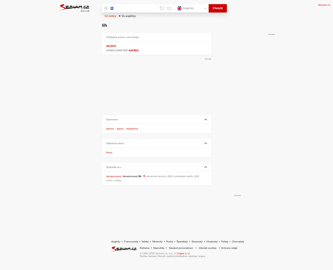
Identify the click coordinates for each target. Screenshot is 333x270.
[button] (156, 119)
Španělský (182, 241)
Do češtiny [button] (110, 16)
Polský (224, 241)
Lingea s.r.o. (183, 253)
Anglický (115, 241)
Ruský (169, 241)
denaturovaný (113, 176)
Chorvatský (238, 241)
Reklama (145, 248)
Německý (157, 241)
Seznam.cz (324, 4)
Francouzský (131, 241)
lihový (109, 152)
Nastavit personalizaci (181, 248)
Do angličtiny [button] (129, 16)
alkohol (110, 128)
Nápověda (158, 248)
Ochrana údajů (229, 248)
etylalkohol (132, 128)
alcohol (111, 45)
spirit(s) (134, 50)
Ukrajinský (211, 241)
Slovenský (197, 241)
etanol (120, 128)
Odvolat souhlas (207, 248)
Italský (145, 241)
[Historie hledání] (162, 8)
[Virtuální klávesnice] (169, 8)
